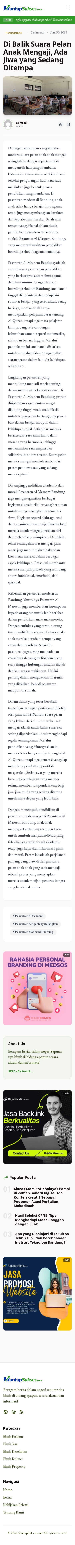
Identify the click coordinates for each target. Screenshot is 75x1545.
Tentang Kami (13, 1513)
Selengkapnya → (21, 1071)
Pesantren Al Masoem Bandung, (42, 239)
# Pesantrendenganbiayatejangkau (35, 924)
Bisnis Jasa (10, 1444)
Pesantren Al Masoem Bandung (31, 263)
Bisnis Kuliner (13, 1459)
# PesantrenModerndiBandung (33, 932)
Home (7, 1490)
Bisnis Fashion (13, 1437)
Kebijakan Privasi (15, 1505)
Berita (7, 1498)
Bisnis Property (14, 1467)
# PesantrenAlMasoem (28, 916)
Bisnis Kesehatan (15, 1452)
